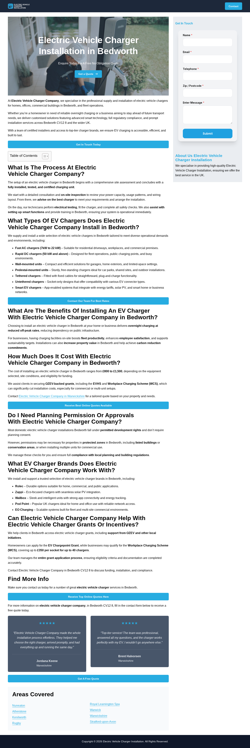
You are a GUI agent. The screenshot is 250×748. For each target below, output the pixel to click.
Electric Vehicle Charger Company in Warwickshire (52, 396)
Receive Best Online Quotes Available (88, 405)
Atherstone (19, 711)
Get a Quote (85, 73)
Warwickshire (98, 715)
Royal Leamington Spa (105, 704)
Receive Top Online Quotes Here (88, 596)
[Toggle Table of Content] (43, 156)
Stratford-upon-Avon (103, 721)
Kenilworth (19, 717)
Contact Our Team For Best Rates (88, 300)
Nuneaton (18, 705)
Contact (233, 6)
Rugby (16, 723)
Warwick (95, 710)
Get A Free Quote (88, 678)
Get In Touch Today (88, 144)
